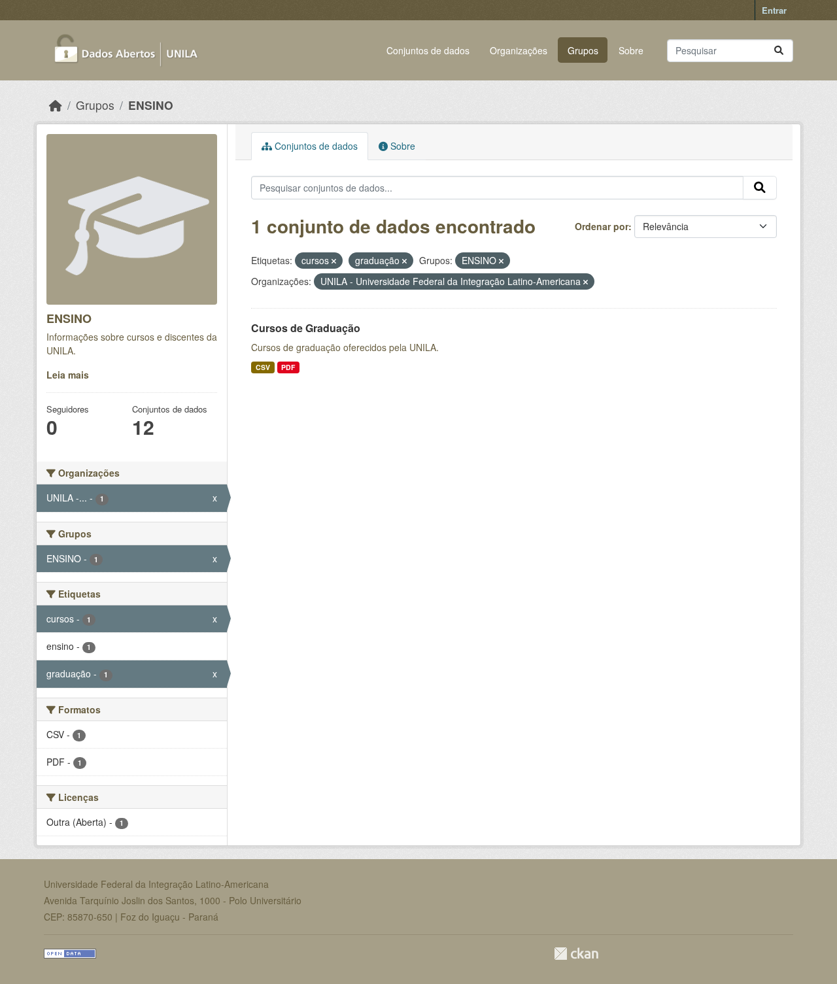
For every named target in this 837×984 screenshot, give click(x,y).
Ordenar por (601, 226)
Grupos (583, 50)
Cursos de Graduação (305, 327)
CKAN (576, 953)
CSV (263, 367)
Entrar (774, 10)
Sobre (631, 50)
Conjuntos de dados (428, 50)
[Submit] (779, 50)
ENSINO (150, 105)
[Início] (55, 105)
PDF (288, 367)
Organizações (518, 50)
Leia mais (67, 374)
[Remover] (334, 261)
